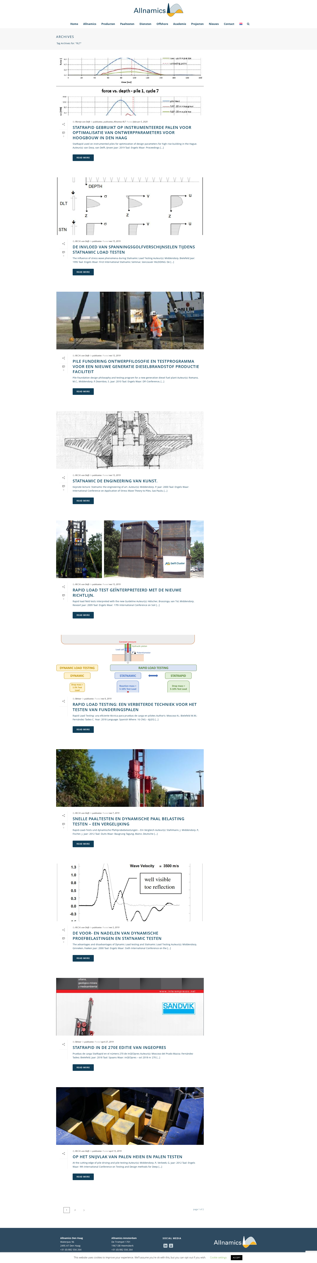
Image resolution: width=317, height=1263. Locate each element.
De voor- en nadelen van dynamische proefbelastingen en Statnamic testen (117, 935)
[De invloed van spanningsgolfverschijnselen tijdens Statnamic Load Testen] (130, 206)
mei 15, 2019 (115, 241)
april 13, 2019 (115, 1151)
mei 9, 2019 (106, 698)
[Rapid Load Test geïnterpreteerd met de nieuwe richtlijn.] (130, 549)
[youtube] (171, 1246)
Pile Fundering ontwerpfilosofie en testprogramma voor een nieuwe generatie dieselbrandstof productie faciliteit (136, 366)
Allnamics (89, 24)
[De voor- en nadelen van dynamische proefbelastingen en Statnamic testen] (130, 892)
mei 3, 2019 (114, 927)
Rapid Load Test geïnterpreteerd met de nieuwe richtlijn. (127, 592)
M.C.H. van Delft (82, 241)
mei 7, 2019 (114, 813)
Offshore (162, 24)
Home (74, 24)
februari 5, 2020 (140, 121)
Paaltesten (127, 24)
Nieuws (214, 24)
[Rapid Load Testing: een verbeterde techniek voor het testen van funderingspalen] (130, 663)
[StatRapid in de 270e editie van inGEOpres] (130, 1007)
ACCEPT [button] (236, 1257)
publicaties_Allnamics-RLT (115, 121)
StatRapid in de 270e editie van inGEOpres (119, 1047)
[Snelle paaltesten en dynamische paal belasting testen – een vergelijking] (130, 778)
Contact (229, 24)
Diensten (145, 24)
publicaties (98, 121)
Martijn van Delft (82, 121)
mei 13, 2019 (115, 355)
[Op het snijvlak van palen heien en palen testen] (130, 1116)
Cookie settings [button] (218, 1257)
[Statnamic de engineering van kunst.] (130, 440)
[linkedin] (165, 1246)
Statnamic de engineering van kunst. (115, 481)
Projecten (197, 24)
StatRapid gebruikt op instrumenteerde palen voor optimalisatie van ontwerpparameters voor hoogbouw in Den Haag (132, 132)
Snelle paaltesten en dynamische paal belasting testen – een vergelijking (128, 821)
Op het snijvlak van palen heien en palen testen (127, 1156)
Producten (108, 24)
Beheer (78, 698)
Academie (179, 24)
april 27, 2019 (107, 1041)
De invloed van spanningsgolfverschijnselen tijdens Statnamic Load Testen (134, 249)
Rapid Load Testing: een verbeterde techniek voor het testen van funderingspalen (135, 707)
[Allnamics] (158, 10)
